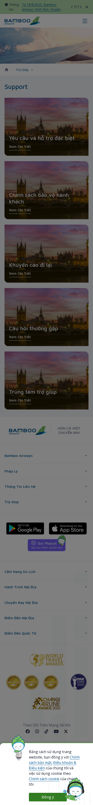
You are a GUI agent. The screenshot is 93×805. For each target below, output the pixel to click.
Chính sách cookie (44, 778)
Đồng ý (48, 797)
